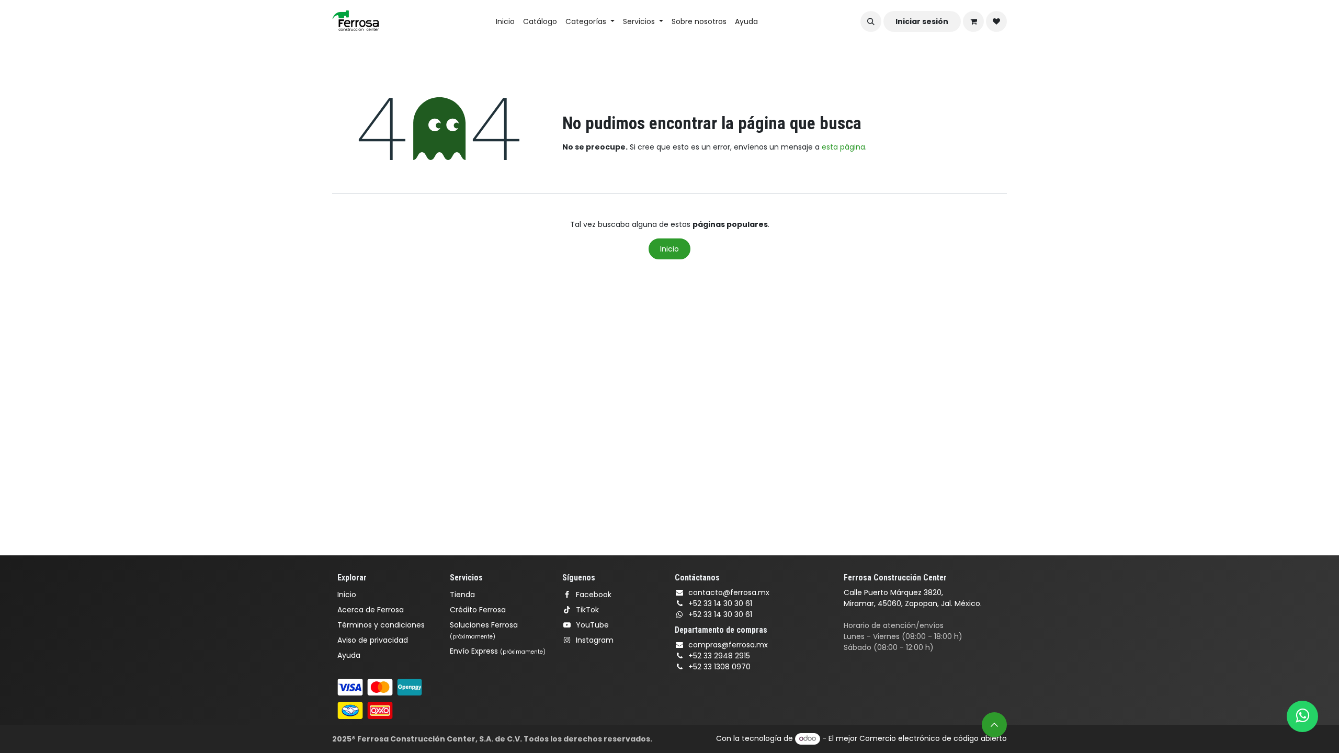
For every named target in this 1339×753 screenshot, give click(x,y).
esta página (843, 147)
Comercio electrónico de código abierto (933, 738)
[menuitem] (505, 21)
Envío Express (498, 651)
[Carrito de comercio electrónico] (973, 21)
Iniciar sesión (921, 21)
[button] (870, 21)
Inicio (669, 249)
